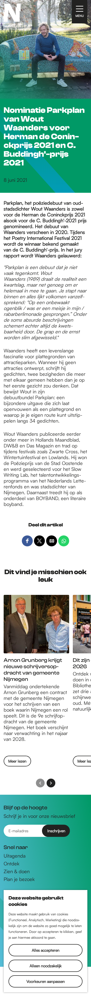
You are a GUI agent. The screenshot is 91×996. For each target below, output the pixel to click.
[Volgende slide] (51, 783)
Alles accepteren (45, 950)
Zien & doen (17, 871)
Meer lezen (17, 762)
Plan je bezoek (19, 879)
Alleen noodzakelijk (46, 965)
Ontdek (11, 864)
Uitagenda (14, 856)
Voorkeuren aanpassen (45, 981)
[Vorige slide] (40, 783)
